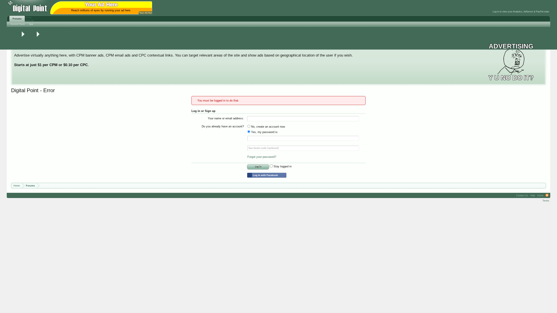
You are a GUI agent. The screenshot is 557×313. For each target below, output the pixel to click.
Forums (17, 18)
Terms (545, 200)
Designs (13, 42)
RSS (547, 195)
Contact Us (522, 195)
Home (540, 195)
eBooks (13, 45)
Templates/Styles (18, 35)
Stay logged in (282, 166)
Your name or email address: (226, 118)
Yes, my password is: (264, 132)
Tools (37, 28)
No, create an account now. (267, 126)
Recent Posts (18, 24)
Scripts (13, 39)
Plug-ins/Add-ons (18, 32)
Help (532, 195)
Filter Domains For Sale (21, 29)
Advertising (65, 28)
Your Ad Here (146, 13)
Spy (31, 24)
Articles (13, 48)
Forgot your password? (261, 156)
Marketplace (49, 28)
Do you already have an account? (223, 126)
